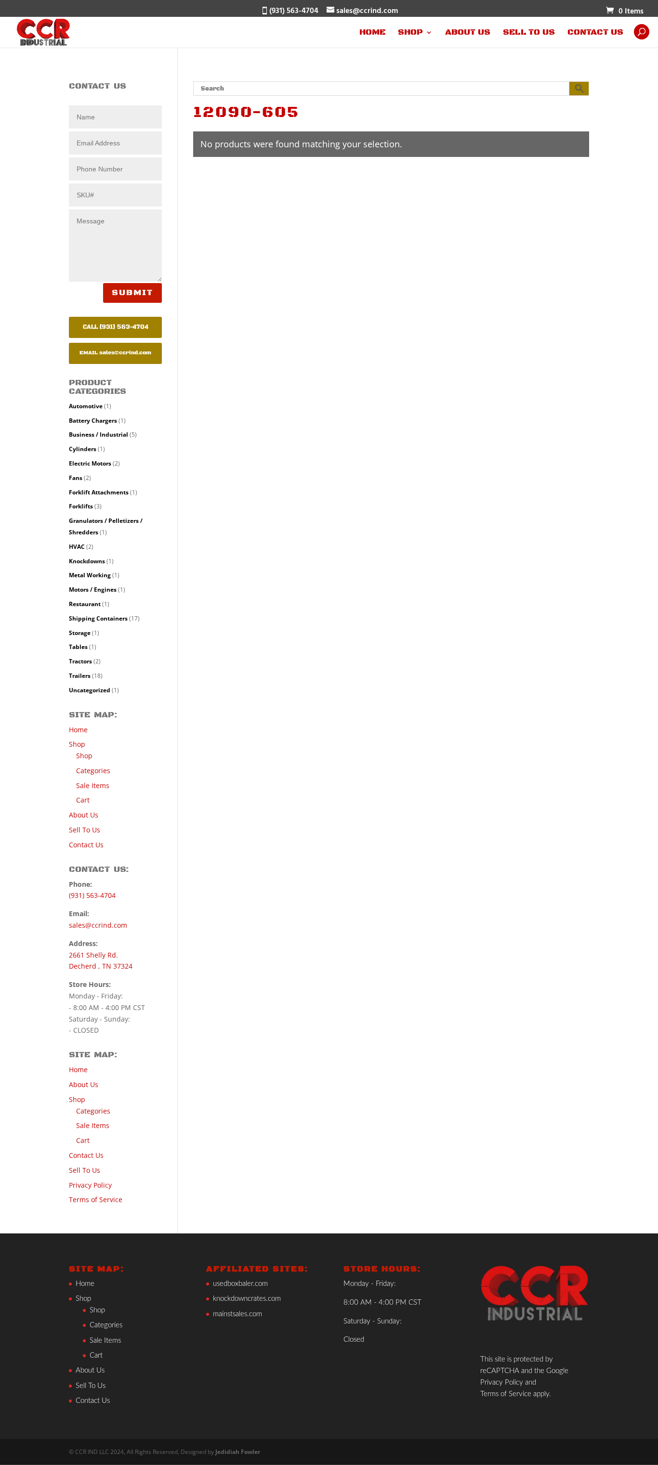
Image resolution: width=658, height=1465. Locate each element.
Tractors (80, 661)
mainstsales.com (237, 1314)
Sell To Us (529, 33)
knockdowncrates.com (247, 1298)
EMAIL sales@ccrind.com (115, 353)
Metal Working (90, 575)
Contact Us (595, 33)
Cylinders (82, 449)
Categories (93, 770)
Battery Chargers (93, 420)
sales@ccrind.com (98, 925)
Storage (80, 633)
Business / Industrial (98, 434)
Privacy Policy (90, 1185)
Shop (410, 33)
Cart (83, 799)
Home (372, 33)
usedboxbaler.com (240, 1283)
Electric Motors (90, 463)
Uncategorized (89, 690)
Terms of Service (95, 1199)
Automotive (86, 406)
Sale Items (92, 785)
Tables (78, 647)
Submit (132, 292)
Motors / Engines (93, 589)
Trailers (80, 676)
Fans (75, 478)
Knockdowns (87, 561)
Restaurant (85, 604)
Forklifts (81, 506)
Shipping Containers (98, 618)
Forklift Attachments (99, 492)
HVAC (77, 547)
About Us (467, 33)
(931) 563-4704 (92, 895)
